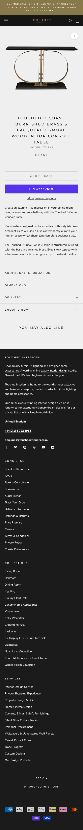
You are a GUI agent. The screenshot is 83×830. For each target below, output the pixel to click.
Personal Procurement (19, 727)
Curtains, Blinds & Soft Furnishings (27, 713)
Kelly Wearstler (14, 618)
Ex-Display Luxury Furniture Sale (25, 638)
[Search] (70, 20)
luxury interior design (54, 371)
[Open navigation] (6, 20)
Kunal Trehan (13, 496)
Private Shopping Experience (22, 693)
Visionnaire (12, 611)
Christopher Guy (15, 625)
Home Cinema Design (18, 707)
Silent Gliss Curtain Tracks (21, 720)
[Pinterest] (34, 447)
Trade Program (14, 747)
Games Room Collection (20, 665)
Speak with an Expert (18, 469)
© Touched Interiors (41, 786)
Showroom (12, 489)
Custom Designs (15, 754)
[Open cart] (77, 21)
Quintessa (11, 645)
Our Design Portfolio (18, 760)
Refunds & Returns (17, 516)
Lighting (10, 591)
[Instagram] (24, 447)
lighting (38, 366)
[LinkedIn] (52, 447)
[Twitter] (15, 447)
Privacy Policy (13, 542)
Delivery (13, 297)
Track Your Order (15, 502)
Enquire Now (17, 309)
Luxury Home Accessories (21, 605)
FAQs (8, 476)
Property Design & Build (20, 700)
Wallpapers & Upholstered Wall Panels (29, 734)
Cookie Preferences (17, 549)
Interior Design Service (19, 687)
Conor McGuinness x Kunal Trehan (26, 658)
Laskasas (10, 631)
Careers (9, 529)
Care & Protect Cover (18, 740)
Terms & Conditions (17, 536)
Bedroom (10, 578)
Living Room (13, 571)
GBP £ (39, 778)
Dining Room (13, 585)
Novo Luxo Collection (18, 651)
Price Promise (13, 522)
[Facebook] (6, 447)
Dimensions (15, 285)
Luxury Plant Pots (16, 598)
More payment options (41, 198)
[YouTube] (43, 447)
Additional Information (28, 272)
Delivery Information (17, 509)
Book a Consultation (17, 482)
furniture (26, 366)
